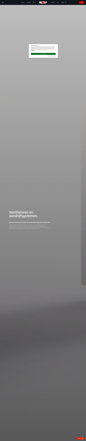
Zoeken (62, 2)
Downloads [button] (52, 2)
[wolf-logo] (43, 2)
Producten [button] (23, 2)
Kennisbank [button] (29, 2)
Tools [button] (58, 2)
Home (81, 2)
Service (34, 2)
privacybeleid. (33, 50)
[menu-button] (3, 2)
